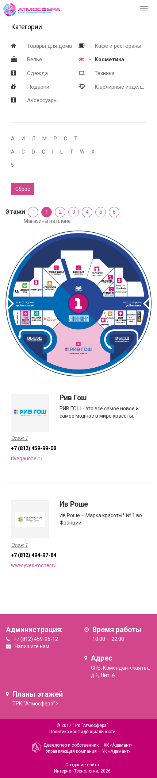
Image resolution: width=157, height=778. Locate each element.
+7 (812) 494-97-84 (33, 555)
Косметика (109, 59)
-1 (33, 212)
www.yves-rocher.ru (34, 565)
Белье (34, 59)
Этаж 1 (19, 438)
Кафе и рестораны (118, 46)
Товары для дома (49, 46)
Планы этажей (37, 694)
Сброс (22, 189)
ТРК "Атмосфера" (33, 704)
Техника (105, 73)
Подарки (38, 87)
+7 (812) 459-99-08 (33, 448)
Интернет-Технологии (76, 771)
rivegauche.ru (26, 458)
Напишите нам (32, 646)
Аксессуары (42, 100)
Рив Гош (73, 398)
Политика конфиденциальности (82, 731)
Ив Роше (74, 504)
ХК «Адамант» (118, 745)
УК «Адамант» (116, 751)
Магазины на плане (47, 221)
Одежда (37, 73)
